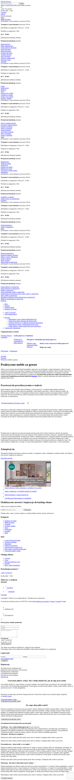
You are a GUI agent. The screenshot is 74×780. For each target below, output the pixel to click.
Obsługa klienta (9, 307)
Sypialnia (3, 61)
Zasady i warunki (55, 601)
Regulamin (8, 544)
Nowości (7, 317)
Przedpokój (4, 172)
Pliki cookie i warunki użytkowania (15, 549)
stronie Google (7, 696)
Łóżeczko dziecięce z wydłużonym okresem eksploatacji (25, 323)
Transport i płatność (11, 542)
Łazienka (3, 200)
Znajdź (22, 3)
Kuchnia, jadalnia (6, 98)
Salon (2, 137)
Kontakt (7, 306)
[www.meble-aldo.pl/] (6, 1)
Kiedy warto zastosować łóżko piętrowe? (54, 343)
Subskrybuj (27, 510)
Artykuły (7, 558)
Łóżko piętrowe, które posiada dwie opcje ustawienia (24, 326)
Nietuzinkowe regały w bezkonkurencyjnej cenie (23, 324)
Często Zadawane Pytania (12, 540)
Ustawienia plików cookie (13, 551)
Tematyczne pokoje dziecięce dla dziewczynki (22, 321)
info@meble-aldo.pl (11, 314)
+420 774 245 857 (10, 312)
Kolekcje (3, 301)
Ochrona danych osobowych (13, 547)
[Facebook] (5, 351)
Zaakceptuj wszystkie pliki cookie (11, 701)
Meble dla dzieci (6, 19)
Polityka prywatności (11, 545)
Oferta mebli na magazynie (9, 262)
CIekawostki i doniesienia (12, 328)
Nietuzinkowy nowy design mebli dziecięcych (22, 319)
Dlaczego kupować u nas (12, 562)
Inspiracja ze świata (10, 309)
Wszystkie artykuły (6, 458)
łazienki (34, 376)
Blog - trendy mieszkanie (12, 565)
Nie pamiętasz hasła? (7, 659)
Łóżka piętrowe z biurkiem (23, 336)
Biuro (2, 229)
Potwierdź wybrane (7, 778)
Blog (6, 304)
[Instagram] (14, 351)
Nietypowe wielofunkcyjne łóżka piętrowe (41, 339)
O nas (6, 560)
